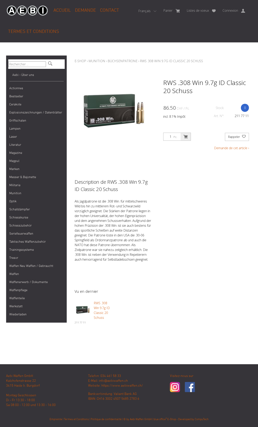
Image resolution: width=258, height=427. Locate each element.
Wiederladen (18, 315)
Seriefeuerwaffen (21, 234)
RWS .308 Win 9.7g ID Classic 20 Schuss (171, 61)
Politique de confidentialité (106, 419)
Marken (14, 169)
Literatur (15, 145)
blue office (160, 419)
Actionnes (16, 88)
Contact (109, 10)
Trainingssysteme (21, 250)
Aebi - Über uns (23, 75)
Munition (15, 193)
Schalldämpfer (19, 210)
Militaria (14, 185)
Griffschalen (17, 121)
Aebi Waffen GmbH (141, 419)
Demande (85, 10)
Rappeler (234, 137)
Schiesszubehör (20, 226)
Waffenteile (17, 298)
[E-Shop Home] (27, 7)
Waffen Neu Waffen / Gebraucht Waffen (31, 270)
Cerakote (15, 105)
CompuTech (202, 419)
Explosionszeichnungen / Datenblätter (35, 113)
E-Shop (80, 61)
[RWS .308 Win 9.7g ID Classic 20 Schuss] (83, 309)
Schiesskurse (18, 218)
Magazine (15, 153)
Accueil (62, 10)
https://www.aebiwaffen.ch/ (122, 386)
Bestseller (16, 96)
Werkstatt (16, 306)
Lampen (15, 129)
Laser (13, 137)
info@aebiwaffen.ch (113, 381)
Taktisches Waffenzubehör (27, 242)
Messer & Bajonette (22, 177)
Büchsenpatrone (122, 61)
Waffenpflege (18, 290)
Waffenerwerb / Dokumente (28, 282)
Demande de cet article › (231, 148)
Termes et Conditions (33, 32)
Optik (13, 201)
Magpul (14, 161)
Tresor (13, 258)
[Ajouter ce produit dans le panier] (186, 137)
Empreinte (56, 419)
